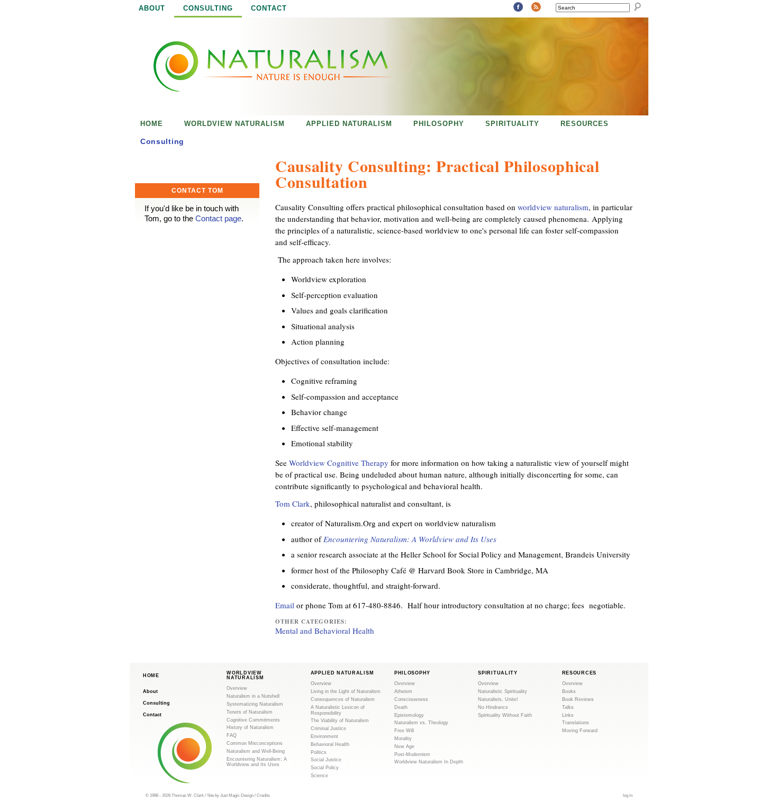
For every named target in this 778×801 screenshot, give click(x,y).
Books (569, 691)
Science (319, 775)
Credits (263, 795)
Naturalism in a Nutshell (253, 696)
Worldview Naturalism (234, 124)
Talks (568, 707)
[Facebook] (518, 7)
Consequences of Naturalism (343, 699)
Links (568, 715)
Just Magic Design (237, 795)
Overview (237, 688)
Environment (324, 736)
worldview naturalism (553, 207)
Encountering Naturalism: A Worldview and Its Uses (409, 539)
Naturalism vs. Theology (421, 722)
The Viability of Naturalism (340, 720)
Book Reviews (578, 699)
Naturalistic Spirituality (502, 691)
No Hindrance (493, 707)
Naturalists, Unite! (498, 699)
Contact (269, 8)
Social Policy (325, 767)
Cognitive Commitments (253, 720)
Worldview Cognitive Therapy (338, 462)
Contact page (218, 218)
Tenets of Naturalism (250, 712)
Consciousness (411, 699)
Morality (403, 738)
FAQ (232, 735)
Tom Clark (292, 503)
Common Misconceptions (255, 743)
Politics (319, 752)
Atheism (403, 691)
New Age (404, 746)
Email (284, 605)
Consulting (208, 8)
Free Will (404, 730)
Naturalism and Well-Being (256, 751)
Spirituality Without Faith (505, 715)
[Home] (261, 66)
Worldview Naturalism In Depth (428, 761)
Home (151, 124)
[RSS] (536, 7)
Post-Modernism (412, 754)
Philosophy (438, 124)
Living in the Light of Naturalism (346, 691)
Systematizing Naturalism (255, 704)
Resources (584, 124)
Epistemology (409, 715)
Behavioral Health (330, 744)
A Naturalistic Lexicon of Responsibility (338, 710)
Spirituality (512, 124)
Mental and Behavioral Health (324, 630)
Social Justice (326, 759)
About (152, 8)
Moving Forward (580, 730)
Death (401, 707)
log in (627, 795)
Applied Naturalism (349, 124)
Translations (575, 722)
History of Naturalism (250, 727)
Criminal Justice (328, 728)
